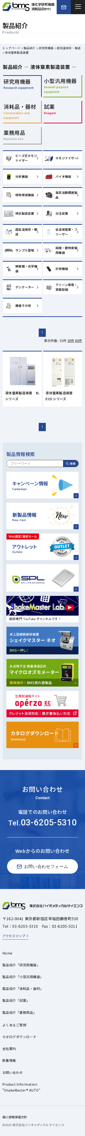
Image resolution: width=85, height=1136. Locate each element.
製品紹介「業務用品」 (19, 1012)
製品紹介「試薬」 (16, 1000)
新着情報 (9, 1060)
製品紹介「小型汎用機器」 (22, 976)
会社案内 (9, 1048)
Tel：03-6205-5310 (20, 926)
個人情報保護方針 (14, 1117)
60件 (78, 340)
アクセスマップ (13, 935)
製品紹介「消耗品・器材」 (22, 988)
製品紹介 (29, 48)
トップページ (11, 48)
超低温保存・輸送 (69, 48)
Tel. (42, 823)
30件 (70, 340)
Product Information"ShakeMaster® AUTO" (21, 1087)
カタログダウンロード (19, 1036)
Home (7, 953)
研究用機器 (46, 48)
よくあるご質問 (14, 1025)
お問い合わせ (12, 1072)
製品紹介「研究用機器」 (21, 965)
